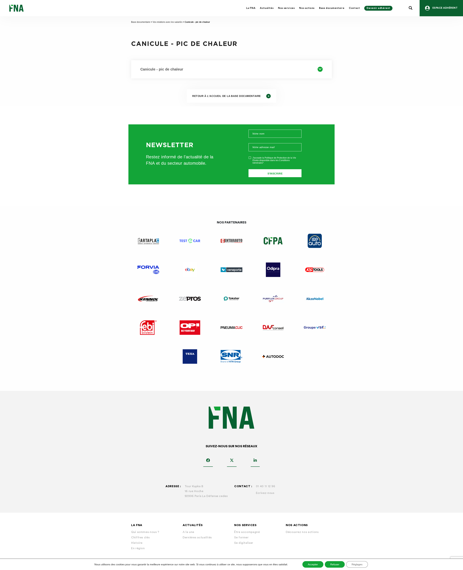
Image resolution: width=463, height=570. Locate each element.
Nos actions (307, 8)
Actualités (266, 8)
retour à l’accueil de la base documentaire (226, 96)
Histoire (137, 542)
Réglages (357, 564)
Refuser (334, 564)
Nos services (286, 8)
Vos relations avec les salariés (167, 22)
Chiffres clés (140, 537)
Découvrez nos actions (302, 532)
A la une (188, 532)
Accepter (313, 564)
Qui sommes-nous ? (145, 532)
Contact (354, 8)
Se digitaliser (243, 542)
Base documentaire (331, 8)
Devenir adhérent (378, 8)
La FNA (251, 8)
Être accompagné (247, 532)
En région (138, 548)
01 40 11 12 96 (265, 486)
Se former (241, 537)
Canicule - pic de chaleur (161, 69)
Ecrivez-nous (265, 493)
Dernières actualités (197, 537)
